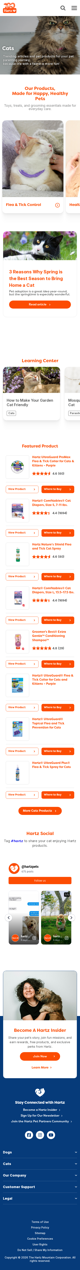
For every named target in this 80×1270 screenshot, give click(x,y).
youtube (51, 1135)
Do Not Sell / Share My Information (40, 1250)
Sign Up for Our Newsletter (40, 1115)
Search (62, 8)
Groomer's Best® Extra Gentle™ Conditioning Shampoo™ (49, 636)
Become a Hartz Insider (40, 1110)
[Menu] (74, 8)
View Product (16, 489)
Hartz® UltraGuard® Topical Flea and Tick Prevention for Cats (48, 723)
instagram (40, 1135)
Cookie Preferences (40, 1238)
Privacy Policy (40, 1227)
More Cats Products (37, 810)
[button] (57, 489)
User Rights (40, 1244)
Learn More (40, 1067)
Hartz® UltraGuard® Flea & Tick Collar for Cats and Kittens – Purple (52, 680)
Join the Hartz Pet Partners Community (40, 1121)
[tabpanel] (40, 475)
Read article (38, 304)
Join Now (40, 1056)
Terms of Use (40, 1221)
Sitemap (40, 1233)
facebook (29, 1135)
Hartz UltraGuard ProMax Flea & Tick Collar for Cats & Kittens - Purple (53, 461)
